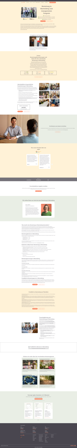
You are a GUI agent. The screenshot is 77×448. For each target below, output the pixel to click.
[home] (23, 2)
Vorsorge (34, 2)
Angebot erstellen (52, 2)
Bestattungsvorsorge (26, 276)
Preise (31, 2)
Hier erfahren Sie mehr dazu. (43, 69)
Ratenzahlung (45, 19)
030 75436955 (20, 111)
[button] (28, 2)
